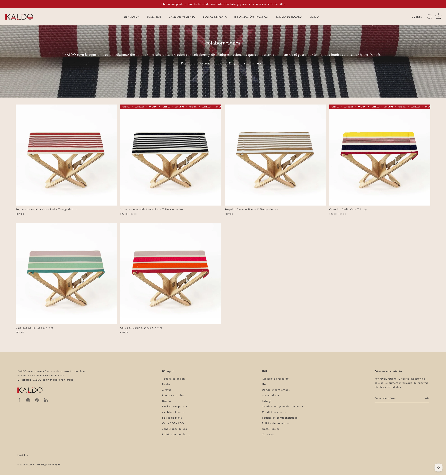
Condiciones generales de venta (282, 406)
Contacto (268, 434)
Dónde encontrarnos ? (276, 389)
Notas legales (270, 428)
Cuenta (417, 16)
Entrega (266, 401)
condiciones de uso (174, 428)
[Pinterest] (37, 399)
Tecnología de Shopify (48, 464)
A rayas (166, 389)
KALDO (30, 464)
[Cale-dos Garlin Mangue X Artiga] (170, 273)
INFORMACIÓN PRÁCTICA (251, 16)
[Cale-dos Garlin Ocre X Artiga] (379, 155)
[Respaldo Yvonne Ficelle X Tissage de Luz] (275, 155)
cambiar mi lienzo (173, 412)
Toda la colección (173, 378)
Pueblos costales (173, 395)
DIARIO (314, 16)
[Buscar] (429, 17)
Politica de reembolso (176, 434)
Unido (166, 384)
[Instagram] (28, 399)
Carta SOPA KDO (173, 423)
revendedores (270, 395)
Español (21, 455)
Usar (265, 384)
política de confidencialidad (280, 417)
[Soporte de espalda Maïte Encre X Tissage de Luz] (170, 155)
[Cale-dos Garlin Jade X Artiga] (66, 273)
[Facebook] (19, 399)
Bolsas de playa (172, 417)
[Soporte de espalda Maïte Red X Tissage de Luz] (66, 155)
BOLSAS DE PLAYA (215, 16)
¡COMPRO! (154, 16)
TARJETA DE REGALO (289, 16)
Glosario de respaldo (275, 378)
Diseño (166, 401)
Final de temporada (174, 406)
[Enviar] (427, 398)
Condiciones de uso (274, 412)
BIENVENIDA (132, 16)
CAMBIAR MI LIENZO (182, 16)
